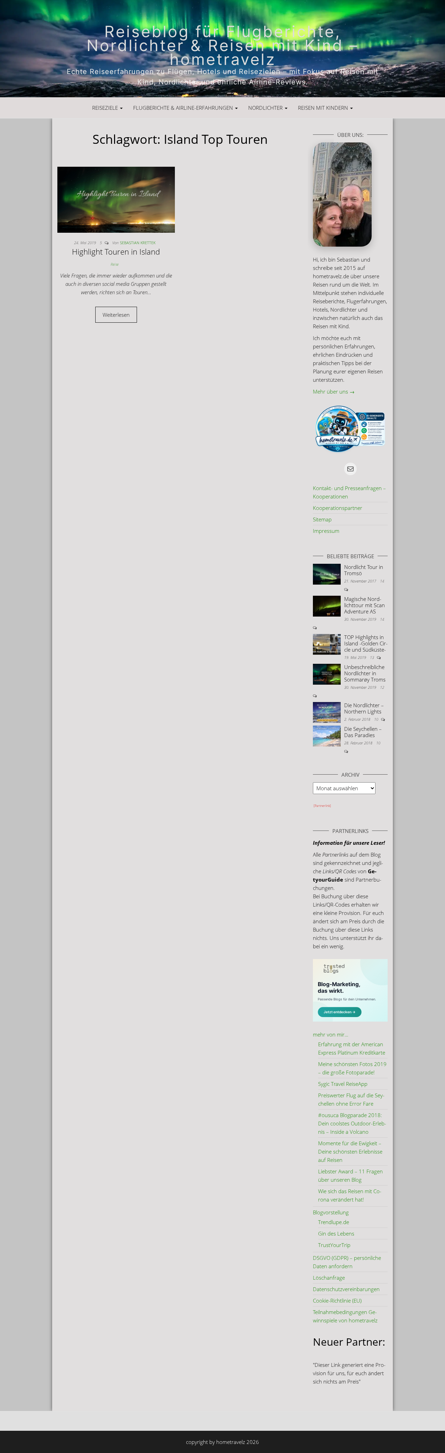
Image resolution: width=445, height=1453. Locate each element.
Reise (115, 264)
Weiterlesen (116, 314)
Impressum (326, 530)
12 (382, 687)
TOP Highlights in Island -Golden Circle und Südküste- (366, 643)
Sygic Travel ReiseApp (342, 1083)
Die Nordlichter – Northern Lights (364, 708)
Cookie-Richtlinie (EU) (337, 1300)
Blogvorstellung (331, 1212)
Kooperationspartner (337, 507)
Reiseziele (105, 107)
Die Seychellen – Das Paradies (363, 731)
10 (376, 719)
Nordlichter (266, 107)
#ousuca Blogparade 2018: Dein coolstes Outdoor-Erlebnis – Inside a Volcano (352, 1123)
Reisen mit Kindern (323, 107)
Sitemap (322, 519)
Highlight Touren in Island (116, 251)
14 (382, 581)
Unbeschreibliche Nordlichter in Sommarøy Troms (365, 673)
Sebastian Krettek (137, 242)
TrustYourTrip (334, 1244)
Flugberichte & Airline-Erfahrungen (183, 107)
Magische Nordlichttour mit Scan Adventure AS (364, 605)
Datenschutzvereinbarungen (346, 1289)
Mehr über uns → (334, 391)
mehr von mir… (330, 1034)
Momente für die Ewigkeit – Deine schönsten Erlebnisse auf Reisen (350, 1151)
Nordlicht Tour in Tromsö (363, 570)
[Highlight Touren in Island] (116, 199)
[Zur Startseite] (222, 48)
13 (372, 657)
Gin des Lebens (336, 1233)
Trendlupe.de (333, 1222)
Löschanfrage (329, 1277)
